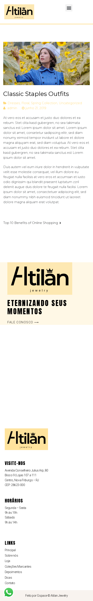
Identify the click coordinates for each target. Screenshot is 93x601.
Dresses (14, 103)
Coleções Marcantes (18, 566)
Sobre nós (11, 555)
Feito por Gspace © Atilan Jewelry (46, 595)
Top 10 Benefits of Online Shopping (30, 223)
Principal (10, 550)
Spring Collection (44, 103)
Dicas (8, 577)
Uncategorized (70, 103)
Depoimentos (13, 572)
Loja (7, 561)
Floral (25, 103)
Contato (10, 583)
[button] (68, 7)
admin (12, 108)
